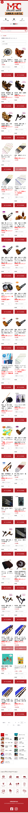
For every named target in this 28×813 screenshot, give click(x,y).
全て (1, 35)
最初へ (4, 722)
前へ (9, 722)
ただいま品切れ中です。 (21, 169)
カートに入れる (7, 75)
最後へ (19, 725)
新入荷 (5, 35)
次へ (14, 725)
